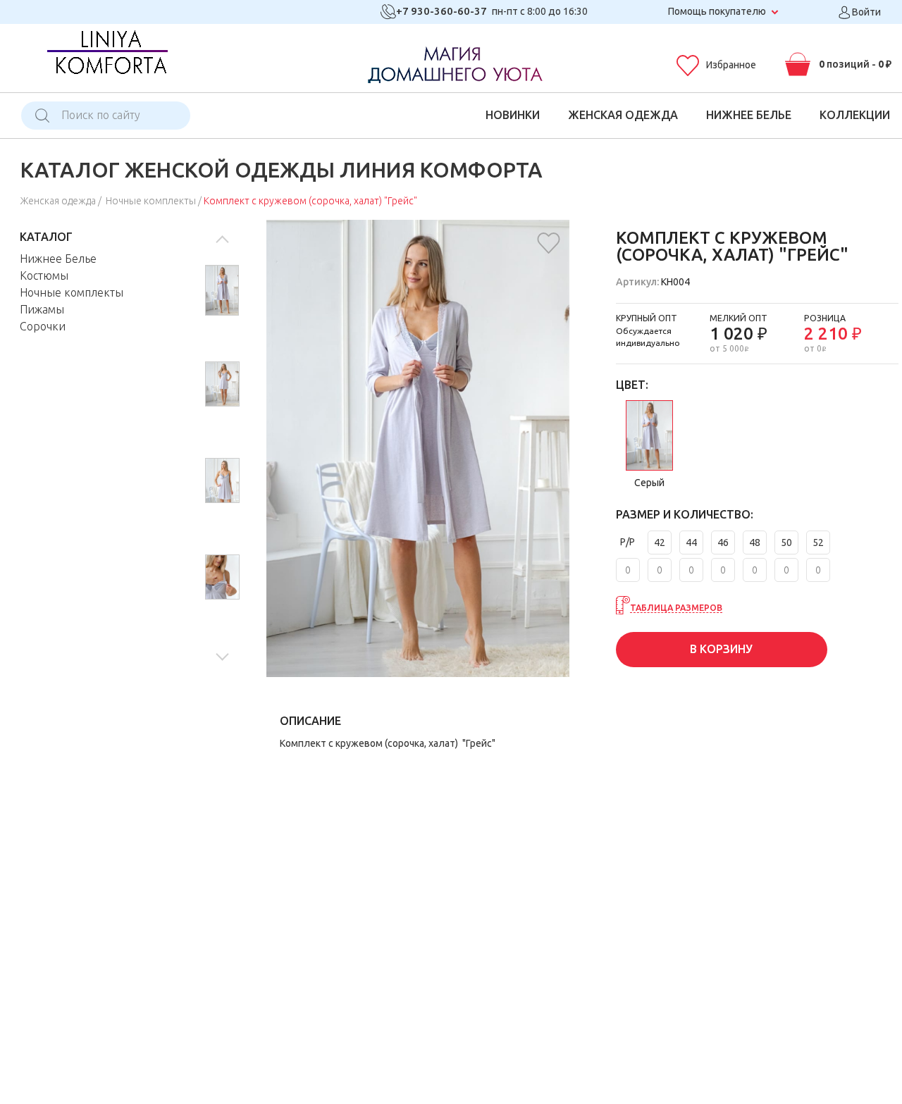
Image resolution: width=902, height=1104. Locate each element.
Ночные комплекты (151, 200)
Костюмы (44, 275)
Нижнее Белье (748, 114)
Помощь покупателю (717, 11)
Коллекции (855, 114)
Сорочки (43, 326)
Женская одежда (623, 114)
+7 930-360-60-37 (441, 11)
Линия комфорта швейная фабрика (107, 56)
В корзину (721, 649)
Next (222, 653)
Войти (865, 12)
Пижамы (42, 309)
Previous (222, 241)
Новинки (513, 114)
